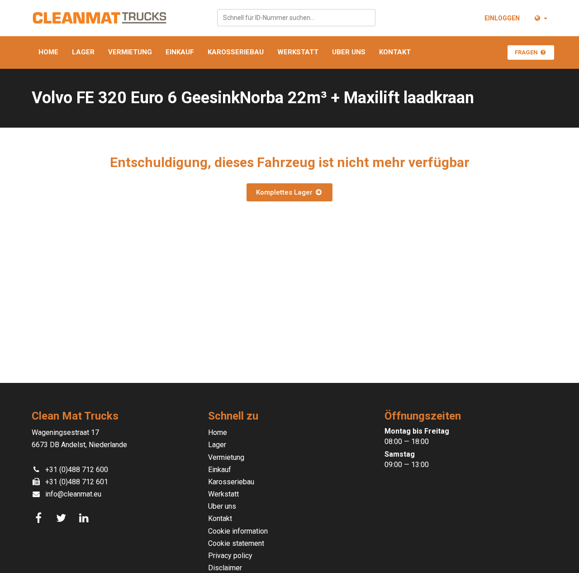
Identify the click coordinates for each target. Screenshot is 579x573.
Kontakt (395, 52)
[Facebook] (40, 518)
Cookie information (238, 531)
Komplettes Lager (285, 192)
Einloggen (502, 18)
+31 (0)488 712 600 (76, 469)
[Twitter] (62, 518)
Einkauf (180, 52)
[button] (540, 18)
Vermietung (130, 52)
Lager (83, 52)
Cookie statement (236, 543)
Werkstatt (297, 52)
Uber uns (348, 52)
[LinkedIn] (85, 518)
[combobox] (296, 17)
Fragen (527, 52)
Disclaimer (225, 567)
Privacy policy (230, 555)
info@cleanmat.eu (73, 494)
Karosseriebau (236, 52)
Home (48, 52)
